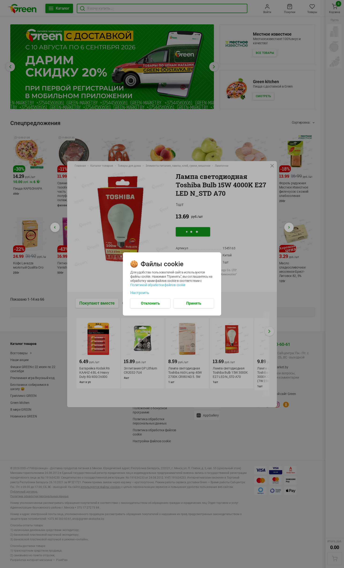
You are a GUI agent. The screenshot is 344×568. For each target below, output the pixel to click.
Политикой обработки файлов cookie (157, 285)
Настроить (139, 293)
